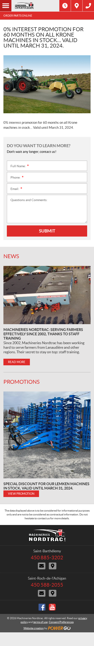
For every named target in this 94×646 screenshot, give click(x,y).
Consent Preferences (61, 622)
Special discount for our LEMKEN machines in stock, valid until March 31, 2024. (46, 486)
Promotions (21, 382)
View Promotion (21, 493)
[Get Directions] (76, 5)
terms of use (40, 622)
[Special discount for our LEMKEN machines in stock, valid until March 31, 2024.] (47, 434)
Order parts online (17, 15)
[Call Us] (88, 5)
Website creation (34, 628)
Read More (16, 362)
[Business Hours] (65, 5)
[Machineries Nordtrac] (35, 5)
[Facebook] (42, 607)
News (11, 256)
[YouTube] (52, 607)
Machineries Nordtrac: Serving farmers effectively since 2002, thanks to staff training (43, 334)
